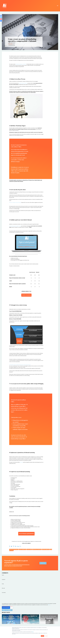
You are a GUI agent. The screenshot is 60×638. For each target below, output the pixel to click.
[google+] (16, 546)
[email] (21, 546)
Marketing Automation (37, 549)
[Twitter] (1, 17)
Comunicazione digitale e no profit (29, 617)
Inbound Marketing (45, 549)
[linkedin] (18, 546)
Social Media (29, 549)
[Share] (1, 21)
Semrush (10, 202)
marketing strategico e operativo (21, 64)
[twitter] (12, 546)
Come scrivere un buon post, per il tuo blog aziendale (48, 617)
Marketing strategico (14, 549)
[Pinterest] (1, 19)
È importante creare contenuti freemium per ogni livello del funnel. (20, 364)
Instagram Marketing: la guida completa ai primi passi (11, 617)
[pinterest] (14, 546)
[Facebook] (1, 15)
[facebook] (10, 546)
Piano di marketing (22, 549)
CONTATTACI (43, 563)
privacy (32, 631)
